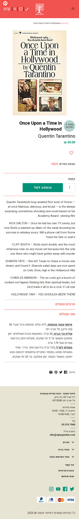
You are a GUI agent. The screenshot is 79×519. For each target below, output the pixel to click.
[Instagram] (51, 489)
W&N (54, 164)
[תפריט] (73, 9)
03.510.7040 (68, 424)
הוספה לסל (43, 187)
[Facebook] (65, 489)
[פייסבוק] (65, 372)
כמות (71, 179)
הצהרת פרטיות (66, 470)
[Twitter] (72, 489)
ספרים (66, 442)
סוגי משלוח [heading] (67, 314)
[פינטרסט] (56, 372)
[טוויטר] (60, 372)
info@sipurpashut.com (62, 435)
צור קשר (69, 465)
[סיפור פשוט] (39, 9)
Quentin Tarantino (56, 136)
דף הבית (65, 23)
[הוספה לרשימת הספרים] (71, 152)
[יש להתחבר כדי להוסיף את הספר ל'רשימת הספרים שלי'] (21, 9)
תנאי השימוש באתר (59, 457)
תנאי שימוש (67, 476)
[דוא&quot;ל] (51, 372)
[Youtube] (58, 489)
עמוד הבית (63, 449)
